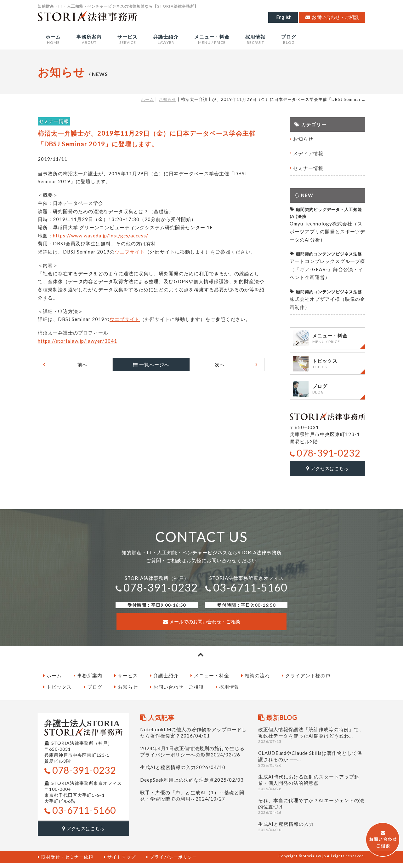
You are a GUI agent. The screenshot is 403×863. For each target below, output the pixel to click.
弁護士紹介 (166, 675)
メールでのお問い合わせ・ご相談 (204, 621)
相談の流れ (257, 675)
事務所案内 (89, 675)
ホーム (147, 99)
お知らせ (167, 99)
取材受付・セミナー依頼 (67, 857)
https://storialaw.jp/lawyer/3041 (77, 341)
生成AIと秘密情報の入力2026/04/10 (182, 767)
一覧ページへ (154, 364)
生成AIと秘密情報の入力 (286, 826)
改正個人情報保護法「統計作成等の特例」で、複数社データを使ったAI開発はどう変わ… (311, 735)
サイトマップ (121, 857)
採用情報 (229, 687)
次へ (220, 364)
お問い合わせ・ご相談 (335, 17)
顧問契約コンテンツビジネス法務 (329, 253)
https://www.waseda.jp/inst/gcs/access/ (100, 235)
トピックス (59, 687)
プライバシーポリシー (173, 857)
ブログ (94, 687)
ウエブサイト (130, 251)
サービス (128, 675)
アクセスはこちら (330, 468)
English (284, 17)
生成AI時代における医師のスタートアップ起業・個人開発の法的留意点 (308, 782)
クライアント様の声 (308, 675)
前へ (82, 364)
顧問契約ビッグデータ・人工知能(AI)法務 (326, 213)
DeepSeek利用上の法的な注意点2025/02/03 (192, 780)
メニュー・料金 (211, 675)
